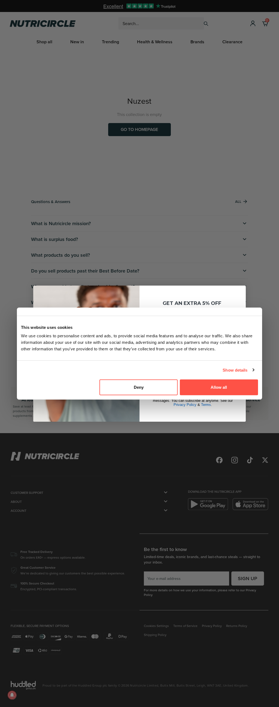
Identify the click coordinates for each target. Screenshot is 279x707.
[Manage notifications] (12, 695)
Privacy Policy (185, 405)
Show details (235, 370)
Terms (206, 405)
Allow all (219, 387)
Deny (139, 387)
